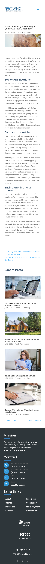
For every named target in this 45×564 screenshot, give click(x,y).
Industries (10, 507)
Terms (22, 554)
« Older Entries (11, 420)
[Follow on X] (22, 561)
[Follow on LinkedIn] (27, 561)
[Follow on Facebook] (18, 561)
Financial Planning (22, 308)
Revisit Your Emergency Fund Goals (20, 375)
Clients (8, 503)
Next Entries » (35, 420)
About (8, 499)
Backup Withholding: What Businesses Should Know (22, 411)
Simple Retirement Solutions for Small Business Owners (22, 304)
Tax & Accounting (24, 32)
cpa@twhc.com (18, 485)
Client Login (31, 503)
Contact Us (31, 510)
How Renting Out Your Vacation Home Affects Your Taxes (22, 340)
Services (9, 510)
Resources (31, 499)
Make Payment (33, 507)
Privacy (29, 554)
